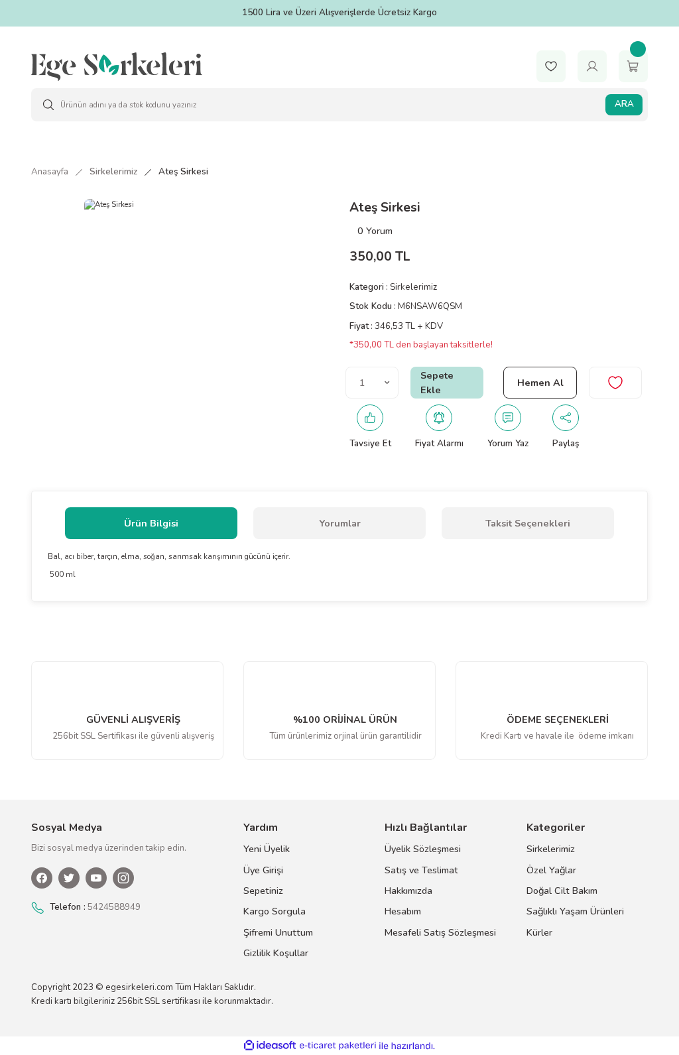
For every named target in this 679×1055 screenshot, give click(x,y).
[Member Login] (592, 65)
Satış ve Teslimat (421, 870)
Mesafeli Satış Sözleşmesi (440, 932)
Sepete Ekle (437, 383)
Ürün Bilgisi (151, 523)
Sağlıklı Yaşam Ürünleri (575, 911)
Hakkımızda (408, 890)
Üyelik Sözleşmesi (423, 848)
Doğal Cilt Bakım (561, 890)
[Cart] (633, 65)
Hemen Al (540, 382)
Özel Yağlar (551, 870)
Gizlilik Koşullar (275, 953)
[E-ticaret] (338, 1046)
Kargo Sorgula (274, 911)
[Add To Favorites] (615, 383)
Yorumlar (340, 523)
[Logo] (116, 65)
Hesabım (403, 911)
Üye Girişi (263, 870)
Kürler (539, 932)
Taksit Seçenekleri (527, 523)
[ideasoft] (269, 1046)
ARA (624, 104)
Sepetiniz (263, 890)
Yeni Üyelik (266, 848)
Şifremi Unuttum (278, 932)
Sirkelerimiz (413, 287)
